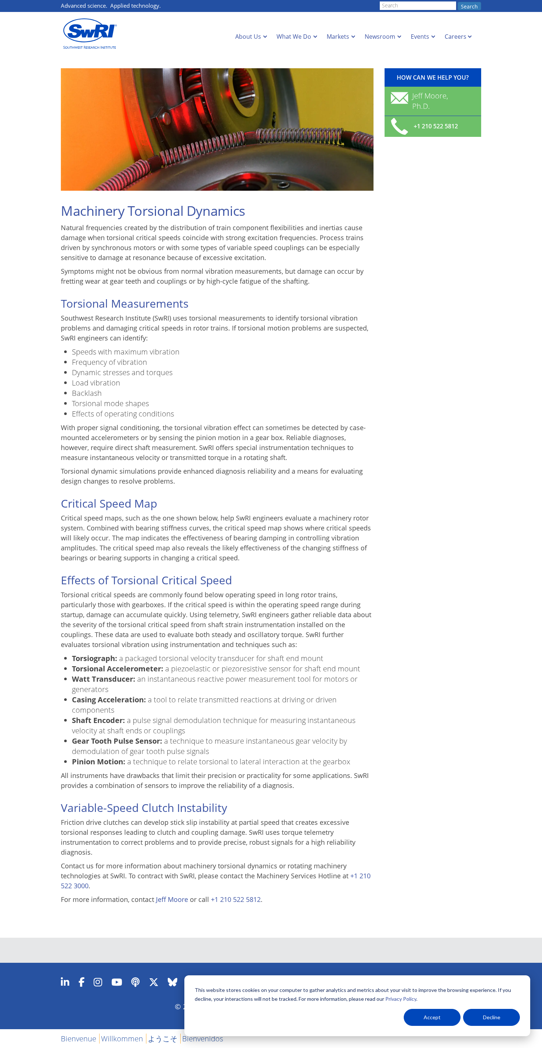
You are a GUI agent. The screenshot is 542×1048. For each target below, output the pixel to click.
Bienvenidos (202, 1039)
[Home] (92, 34)
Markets (338, 36)
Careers (455, 36)
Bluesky (172, 982)
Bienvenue (78, 1039)
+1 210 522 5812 (236, 899)
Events (420, 36)
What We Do (294, 36)
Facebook (81, 982)
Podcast (135, 982)
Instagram (98, 982)
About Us (248, 36)
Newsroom (380, 36)
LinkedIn (65, 982)
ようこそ (162, 1039)
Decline (491, 1017)
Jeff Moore (172, 899)
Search (469, 6)
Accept (432, 1017)
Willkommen (122, 1039)
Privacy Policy (400, 999)
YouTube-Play (116, 982)
